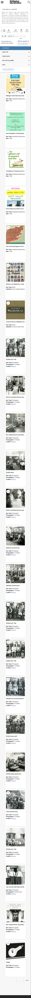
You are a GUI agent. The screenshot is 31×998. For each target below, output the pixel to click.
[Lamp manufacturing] (15, 799)
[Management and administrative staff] (15, 686)
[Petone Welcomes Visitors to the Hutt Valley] (15, 196)
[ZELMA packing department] (15, 762)
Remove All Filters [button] (23, 44)
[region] (15, 59)
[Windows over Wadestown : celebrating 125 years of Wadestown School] (15, 272)
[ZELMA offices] (15, 460)
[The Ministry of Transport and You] (15, 159)
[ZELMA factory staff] (15, 724)
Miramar (13, 366)
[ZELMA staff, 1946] (15, 347)
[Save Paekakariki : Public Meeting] (15, 121)
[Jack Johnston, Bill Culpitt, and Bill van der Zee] (15, 875)
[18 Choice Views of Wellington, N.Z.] (15, 309)
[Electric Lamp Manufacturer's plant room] (15, 385)
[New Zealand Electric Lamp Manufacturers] (15, 422)
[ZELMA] (15, 950)
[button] (15, 30)
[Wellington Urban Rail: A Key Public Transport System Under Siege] (15, 83)
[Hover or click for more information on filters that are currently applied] (28, 41)
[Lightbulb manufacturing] (15, 536)
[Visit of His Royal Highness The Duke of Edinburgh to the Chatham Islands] (15, 234)
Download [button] (9, 31)
